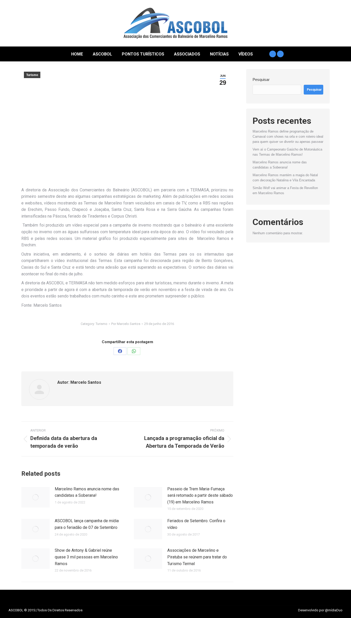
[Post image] (35, 497)
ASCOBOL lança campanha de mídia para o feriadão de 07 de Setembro (87, 524)
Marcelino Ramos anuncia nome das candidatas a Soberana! (87, 492)
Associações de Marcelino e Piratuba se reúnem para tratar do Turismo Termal (197, 557)
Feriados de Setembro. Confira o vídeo (196, 524)
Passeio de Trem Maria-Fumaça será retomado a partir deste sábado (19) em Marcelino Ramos (200, 495)
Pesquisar (261, 79)
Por (125, 324)
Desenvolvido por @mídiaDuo (320, 610)
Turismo (32, 75)
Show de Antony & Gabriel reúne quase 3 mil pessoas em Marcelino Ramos (86, 557)
